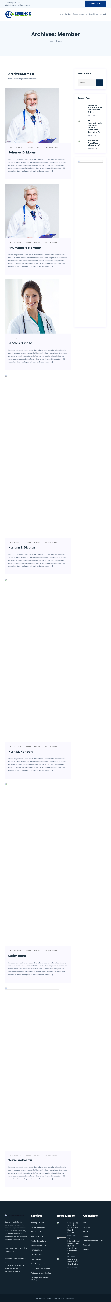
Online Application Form (93, 1240)
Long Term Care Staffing (40, 1268)
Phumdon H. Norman (24, 248)
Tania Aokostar (20, 1160)
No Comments (51, 147)
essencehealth (33, 147)
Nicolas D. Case (20, 343)
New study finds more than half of (94, 143)
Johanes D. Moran (22, 152)
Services (68, 14)
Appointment (95, 4)
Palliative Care (36, 1255)
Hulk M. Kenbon (20, 752)
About (75, 14)
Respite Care (36, 1259)
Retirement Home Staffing (41, 1273)
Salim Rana (17, 956)
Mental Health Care (38, 1241)
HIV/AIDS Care (36, 1250)
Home (61, 14)
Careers (82, 14)
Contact (103, 14)
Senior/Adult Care (38, 1227)
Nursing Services (37, 1223)
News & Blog (93, 14)
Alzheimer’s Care (37, 1232)
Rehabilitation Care (38, 1246)
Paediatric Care (37, 1236)
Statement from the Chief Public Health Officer (95, 108)
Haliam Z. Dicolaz (21, 547)
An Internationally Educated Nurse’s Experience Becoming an (95, 126)
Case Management (38, 1264)
